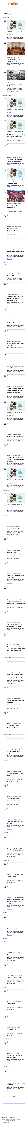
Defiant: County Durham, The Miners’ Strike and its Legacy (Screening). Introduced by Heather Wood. (15, 391)
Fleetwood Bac (11, 1003)
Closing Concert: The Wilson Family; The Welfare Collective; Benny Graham (15, 459)
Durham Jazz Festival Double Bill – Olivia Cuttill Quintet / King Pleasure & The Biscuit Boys (16, 648)
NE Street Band (11, 552)
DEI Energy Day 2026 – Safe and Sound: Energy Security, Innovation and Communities (15, 676)
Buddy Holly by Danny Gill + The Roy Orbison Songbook (15, 850)
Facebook (5, 1122)
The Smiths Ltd (11, 1029)
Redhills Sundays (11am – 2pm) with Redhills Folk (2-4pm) (16, 136)
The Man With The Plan (13, 529)
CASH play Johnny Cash (14, 978)
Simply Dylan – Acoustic (14, 725)
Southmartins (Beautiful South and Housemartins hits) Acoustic (15, 901)
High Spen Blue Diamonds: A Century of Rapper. (15, 322)
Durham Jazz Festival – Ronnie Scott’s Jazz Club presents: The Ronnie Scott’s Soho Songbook (16, 601)
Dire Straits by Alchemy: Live (15, 929)
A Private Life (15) (12, 228)
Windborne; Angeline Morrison (15, 437)
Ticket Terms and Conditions (8, 1120)
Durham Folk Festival (13, 276)
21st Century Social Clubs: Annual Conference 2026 (14, 160)
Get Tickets (9, 91)
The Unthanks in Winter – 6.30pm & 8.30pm (14, 752)
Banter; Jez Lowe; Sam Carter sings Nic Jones (15, 367)
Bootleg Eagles (11, 876)
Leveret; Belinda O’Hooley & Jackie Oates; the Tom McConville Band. (15, 298)
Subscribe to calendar (13, 1102)
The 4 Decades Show (13, 798)
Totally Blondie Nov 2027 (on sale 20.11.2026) (15, 1056)
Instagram (10, 1122)
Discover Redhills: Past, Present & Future (14, 60)
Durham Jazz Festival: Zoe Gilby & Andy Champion (14, 625)
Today (14, 1096)
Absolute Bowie (11, 955)
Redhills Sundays (12, 35)
